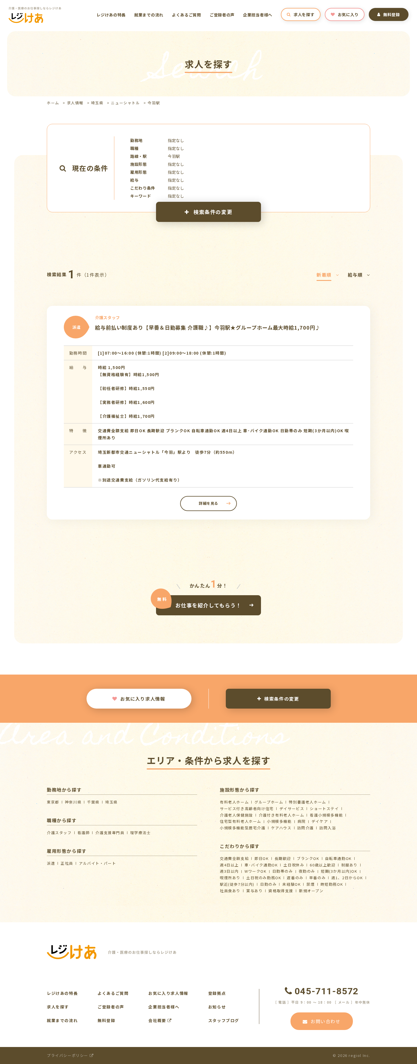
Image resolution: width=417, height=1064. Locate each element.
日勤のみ (268, 884)
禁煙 (310, 884)
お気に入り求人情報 (142, 698)
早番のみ (317, 877)
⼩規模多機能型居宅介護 (243, 827)
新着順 (324, 274)
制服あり (349, 865)
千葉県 (93, 802)
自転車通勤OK (338, 858)
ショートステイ (324, 808)
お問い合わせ (326, 1021)
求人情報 (75, 102)
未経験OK (291, 884)
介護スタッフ (59, 832)
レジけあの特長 (111, 15)
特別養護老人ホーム (307, 802)
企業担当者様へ (257, 15)
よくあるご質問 (186, 15)
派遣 (51, 863)
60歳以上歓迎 (322, 865)
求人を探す (304, 14)
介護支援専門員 (109, 832)
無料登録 (391, 14)
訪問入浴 (327, 827)
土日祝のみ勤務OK (263, 877)
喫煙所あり (230, 877)
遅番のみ (295, 877)
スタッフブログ (223, 1020)
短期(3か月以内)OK (339, 871)
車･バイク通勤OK (261, 865)
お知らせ (217, 1007)
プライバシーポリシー (68, 1055)
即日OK (261, 858)
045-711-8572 (327, 991)
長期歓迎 (283, 858)
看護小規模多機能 (326, 815)
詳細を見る (208, 503)
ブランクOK (308, 858)
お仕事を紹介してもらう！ (208, 605)
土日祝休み (293, 865)
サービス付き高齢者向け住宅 (247, 808)
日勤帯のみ (282, 871)
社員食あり (230, 890)
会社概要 (157, 1020)
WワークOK (256, 871)
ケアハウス (281, 827)
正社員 (67, 863)
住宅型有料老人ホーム (240, 821)
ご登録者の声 (222, 15)
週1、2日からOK (347, 877)
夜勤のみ (307, 871)
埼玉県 (97, 102)
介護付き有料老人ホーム (281, 815)
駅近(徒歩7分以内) (237, 884)
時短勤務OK (332, 884)
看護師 (83, 832)
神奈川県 (73, 802)
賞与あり (254, 890)
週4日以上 (229, 865)
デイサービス (291, 808)
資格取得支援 (280, 890)
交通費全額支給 (234, 858)
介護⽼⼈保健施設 (236, 815)
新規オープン (311, 890)
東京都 (53, 802)
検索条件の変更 (212, 211)
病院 (302, 821)
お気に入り (348, 14)
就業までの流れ (148, 15)
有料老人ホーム (234, 802)
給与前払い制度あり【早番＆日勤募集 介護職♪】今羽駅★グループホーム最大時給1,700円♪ (208, 327)
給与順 (355, 274)
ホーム (53, 102)
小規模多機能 (279, 821)
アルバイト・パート (97, 863)
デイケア (319, 821)
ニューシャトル (125, 102)
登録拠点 (217, 993)
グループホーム (268, 802)
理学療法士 (140, 832)
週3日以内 (229, 871)
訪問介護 (305, 827)
